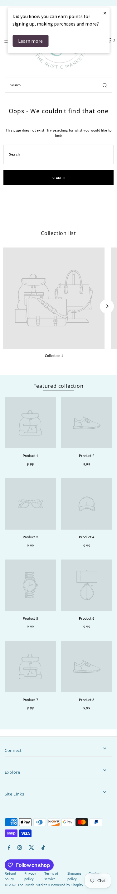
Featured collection (58, 385)
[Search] (104, 85)
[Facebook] (9, 847)
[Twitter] (31, 847)
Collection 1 (54, 355)
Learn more (30, 41)
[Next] (107, 306)
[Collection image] (54, 298)
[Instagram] (19, 847)
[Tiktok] (43, 847)
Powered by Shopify (67, 885)
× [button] (104, 13)
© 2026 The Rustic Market (26, 885)
